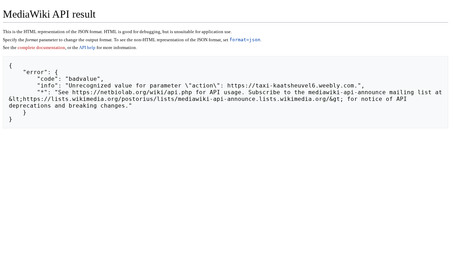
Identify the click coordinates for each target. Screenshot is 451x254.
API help (87, 47)
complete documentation (41, 47)
